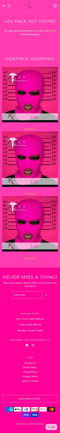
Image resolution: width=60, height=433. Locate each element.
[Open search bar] (10, 6)
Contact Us (30, 363)
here (51, 30)
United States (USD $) (29, 398)
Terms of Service (30, 381)
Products (30, 129)
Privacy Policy (30, 367)
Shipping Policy (30, 376)
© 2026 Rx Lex (21, 424)
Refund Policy (30, 372)
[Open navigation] (4, 6)
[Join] (46, 295)
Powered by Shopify (36, 424)
